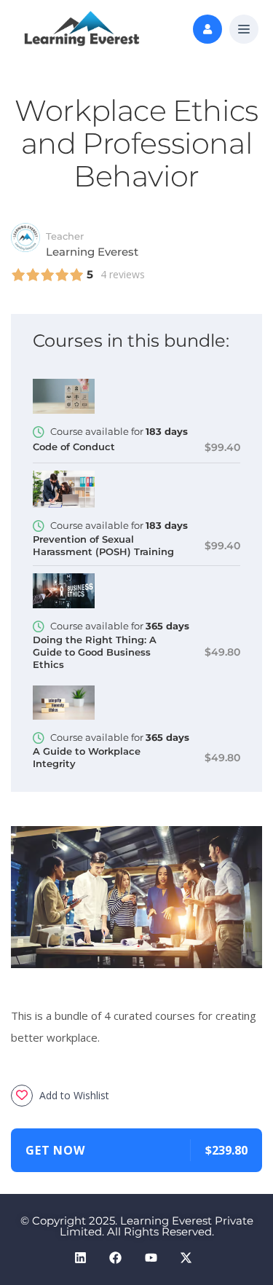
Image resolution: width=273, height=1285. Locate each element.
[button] (243, 30)
